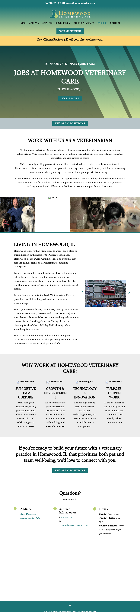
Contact (119, 23)
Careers (105, 23)
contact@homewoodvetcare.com (73, 525)
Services (45, 23)
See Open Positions (70, 123)
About (29, 23)
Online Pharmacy (85, 23)
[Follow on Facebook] (70, 606)
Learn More (70, 98)
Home (18, 23)
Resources (61, 23)
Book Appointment (70, 31)
